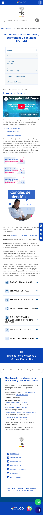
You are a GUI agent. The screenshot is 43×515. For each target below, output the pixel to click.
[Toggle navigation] (3, 2)
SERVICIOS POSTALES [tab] (19, 291)
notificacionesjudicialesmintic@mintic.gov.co (20, 412)
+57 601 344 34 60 (28, 392)
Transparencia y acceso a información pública (21, 357)
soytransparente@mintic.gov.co (16, 407)
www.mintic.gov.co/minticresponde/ (24, 235)
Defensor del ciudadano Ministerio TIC (18, 417)
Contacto (16, 490)
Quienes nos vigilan (13, 128)
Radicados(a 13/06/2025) (13, 70)
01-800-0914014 (22, 395)
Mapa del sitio (27, 490)
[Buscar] (37, 20)
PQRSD (9, 50)
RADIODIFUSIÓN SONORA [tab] (21, 282)
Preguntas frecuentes (13, 135)
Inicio (2, 28)
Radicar (9, 56)
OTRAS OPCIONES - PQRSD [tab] (22, 338)
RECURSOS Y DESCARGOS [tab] (21, 330)
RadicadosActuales (10, 62)
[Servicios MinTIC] (40, 2)
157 (22, 397)
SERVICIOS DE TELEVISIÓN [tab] (21, 299)
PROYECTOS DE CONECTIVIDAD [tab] (24, 308)
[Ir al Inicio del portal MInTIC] (21, 11)
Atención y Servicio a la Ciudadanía (10, 28)
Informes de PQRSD (13, 131)
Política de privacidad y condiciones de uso (21, 489)
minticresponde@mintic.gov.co (16, 402)
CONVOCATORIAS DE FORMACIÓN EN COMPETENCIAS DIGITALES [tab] (19, 319)
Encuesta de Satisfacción (16, 76)
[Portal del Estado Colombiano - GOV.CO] (21, 2)
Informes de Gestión (14, 82)
